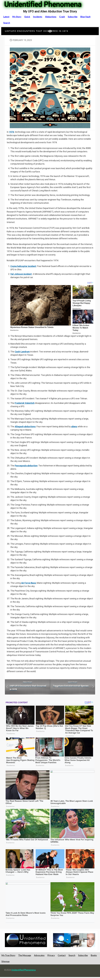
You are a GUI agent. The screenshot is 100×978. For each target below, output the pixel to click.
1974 (11, 132)
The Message (24, 955)
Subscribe (72, 16)
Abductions (50, 16)
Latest (6, 16)
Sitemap (5, 961)
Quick (27, 16)
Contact (62, 955)
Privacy (51, 955)
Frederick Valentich (25, 403)
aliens (74, 426)
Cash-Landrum (22, 351)
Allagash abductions (25, 426)
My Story (16, 16)
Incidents (37, 16)
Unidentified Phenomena (23, 969)
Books (94, 955)
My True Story (8, 955)
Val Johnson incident (21, 274)
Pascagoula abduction (26, 465)
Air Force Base (28, 583)
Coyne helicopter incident (23, 266)
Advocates (39, 955)
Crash (62, 16)
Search (6, 23)
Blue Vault (85, 16)
